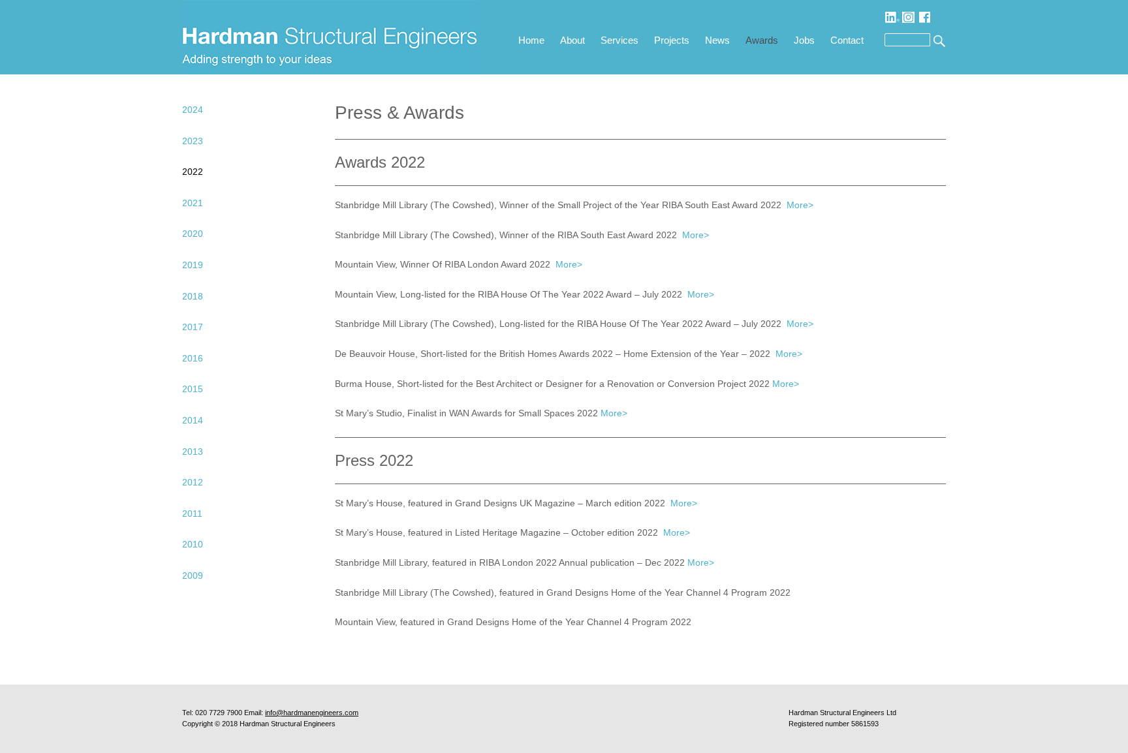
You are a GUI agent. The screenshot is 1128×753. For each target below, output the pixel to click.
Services (619, 40)
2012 (192, 482)
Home (531, 40)
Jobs (804, 40)
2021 (192, 203)
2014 (192, 420)
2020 (192, 233)
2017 (192, 327)
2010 (192, 544)
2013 (192, 451)
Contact (847, 40)
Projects (671, 40)
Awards (761, 40)
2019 (192, 265)
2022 (192, 171)
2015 (192, 389)
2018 (192, 296)
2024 (192, 109)
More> (800, 205)
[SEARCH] (938, 40)
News (717, 40)
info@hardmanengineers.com (311, 712)
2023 (192, 141)
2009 (192, 575)
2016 (192, 358)
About (572, 40)
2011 (192, 513)
